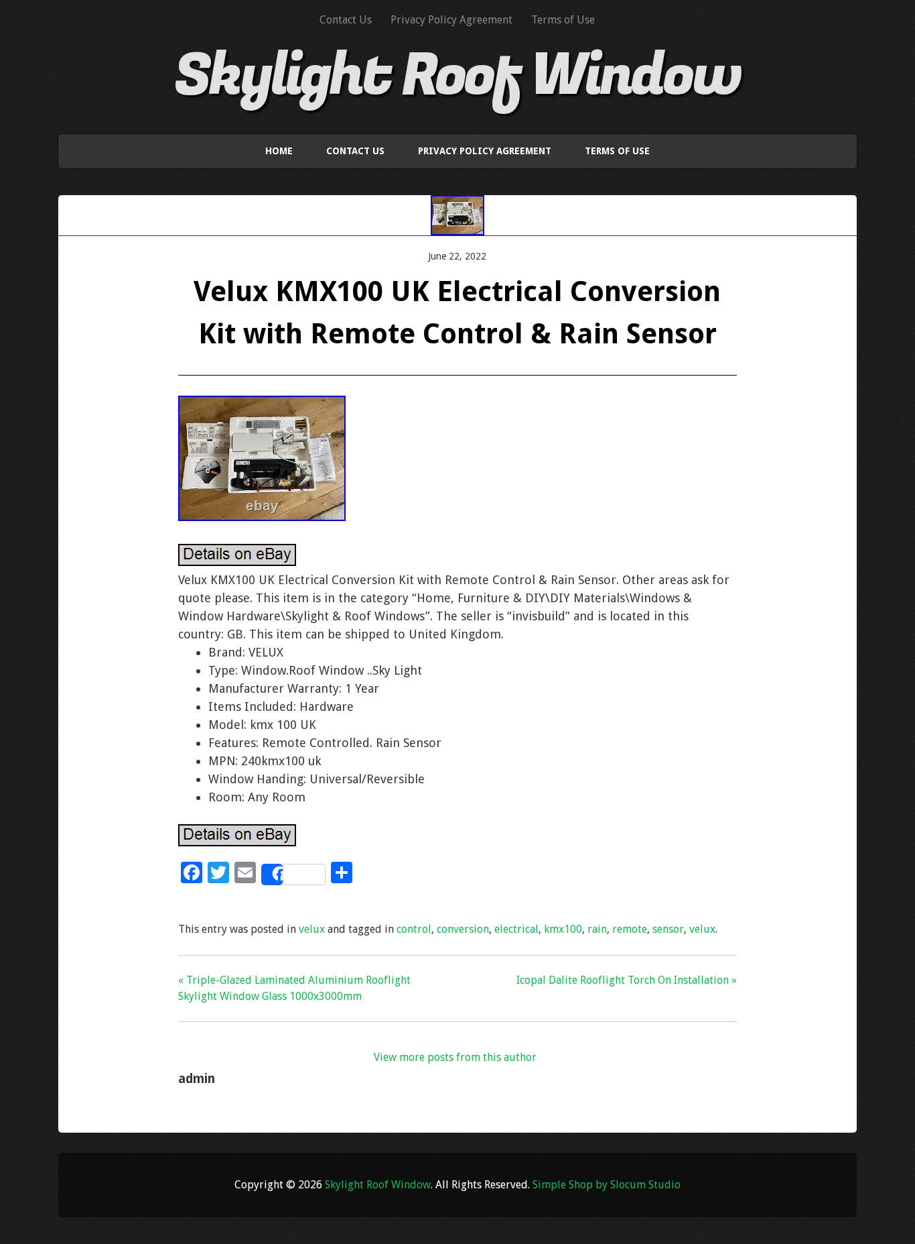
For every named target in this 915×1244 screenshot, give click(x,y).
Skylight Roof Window (457, 76)
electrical (516, 929)
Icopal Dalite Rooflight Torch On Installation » (626, 980)
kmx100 (563, 929)
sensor (668, 929)
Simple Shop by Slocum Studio (607, 1184)
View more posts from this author (455, 1057)
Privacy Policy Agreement (451, 19)
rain (597, 929)
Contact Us (346, 19)
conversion (463, 929)
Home (279, 151)
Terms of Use (563, 19)
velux (312, 929)
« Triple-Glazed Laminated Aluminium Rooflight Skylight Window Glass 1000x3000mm (294, 988)
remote (629, 929)
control (414, 929)
